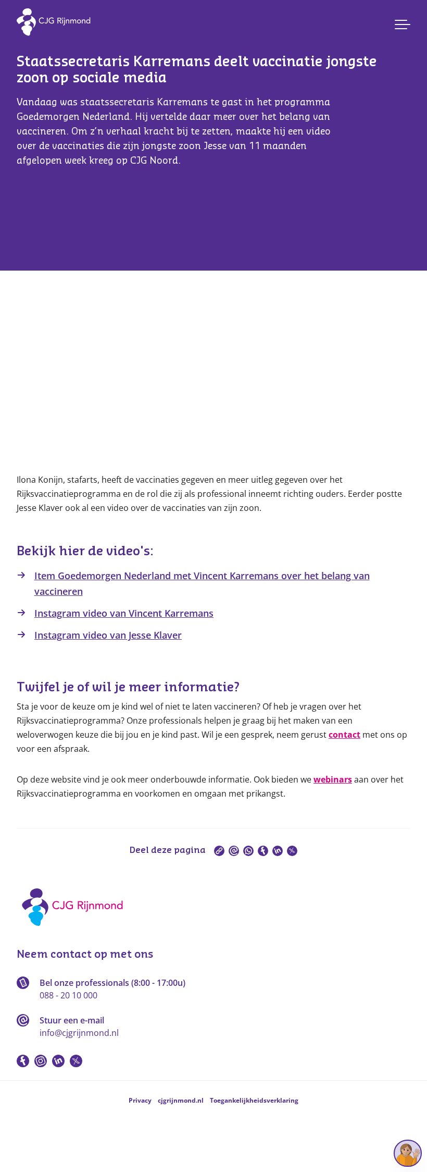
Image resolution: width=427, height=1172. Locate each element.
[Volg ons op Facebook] (23, 1061)
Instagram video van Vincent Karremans (124, 613)
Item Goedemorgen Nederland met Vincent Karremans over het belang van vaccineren (202, 583)
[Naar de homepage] (76, 929)
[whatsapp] (248, 851)
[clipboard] (219, 851)
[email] (234, 851)
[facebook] (263, 851)
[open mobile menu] (402, 24)
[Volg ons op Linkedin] (58, 1061)
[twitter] (292, 851)
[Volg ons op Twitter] (76, 1061)
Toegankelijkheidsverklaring (254, 1100)
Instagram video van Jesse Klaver (108, 635)
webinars (332, 779)
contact (344, 734)
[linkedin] (277, 851)
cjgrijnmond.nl (181, 1100)
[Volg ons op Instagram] (40, 1061)
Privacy (140, 1100)
